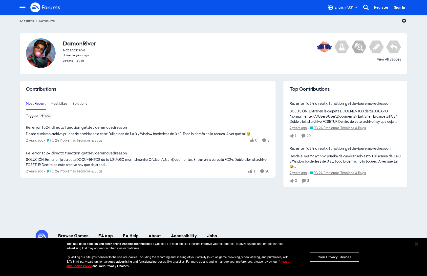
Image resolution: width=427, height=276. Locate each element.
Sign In (399, 7)
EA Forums (27, 21)
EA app (105, 235)
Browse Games (73, 235)
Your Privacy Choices (334, 257)
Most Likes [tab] (59, 103)
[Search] (366, 7)
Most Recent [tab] (36, 103)
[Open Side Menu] (22, 7)
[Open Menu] (404, 20)
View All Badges (389, 59)
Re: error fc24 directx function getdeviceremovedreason (76, 127)
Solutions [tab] (79, 103)
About (155, 235)
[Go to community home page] (45, 7)
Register (381, 7)
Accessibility (184, 235)
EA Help (131, 235)
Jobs (212, 235)
